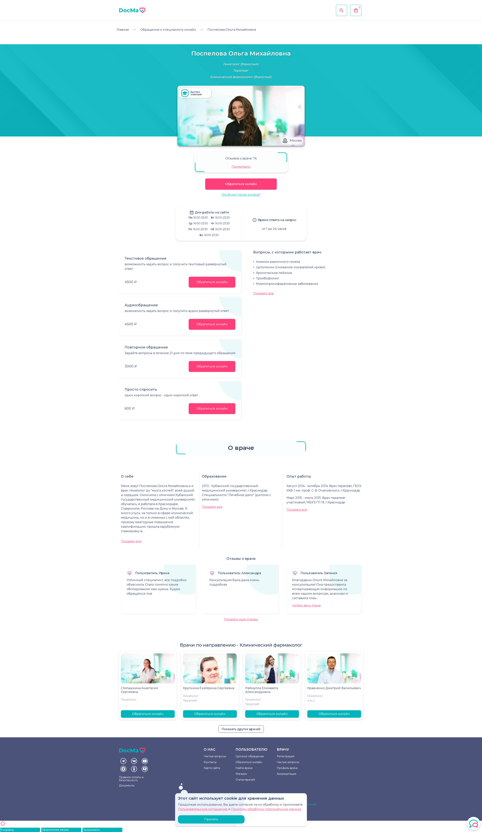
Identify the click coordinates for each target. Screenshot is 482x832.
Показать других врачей (241, 729)
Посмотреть (241, 166)
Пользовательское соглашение (202, 809)
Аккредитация (286, 774)
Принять (211, 819)
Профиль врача (287, 768)
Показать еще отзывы (241, 619)
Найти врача (244, 768)
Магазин (241, 774)
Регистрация (285, 756)
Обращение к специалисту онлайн (168, 29)
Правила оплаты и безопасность (131, 779)
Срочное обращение (250, 756)
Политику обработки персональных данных (266, 809)
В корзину (7, 829)
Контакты (210, 762)
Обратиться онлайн (241, 184)
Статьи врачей (245, 779)
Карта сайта (212, 768)
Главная (123, 29)
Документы (126, 785)
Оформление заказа (55, 829)
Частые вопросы (215, 756)
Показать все (263, 293)
